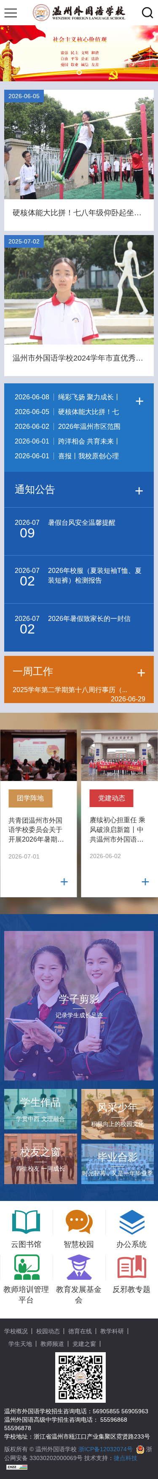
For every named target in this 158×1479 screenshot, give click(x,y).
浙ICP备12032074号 (105, 1449)
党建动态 (111, 798)
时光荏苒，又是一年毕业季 (117, 1164)
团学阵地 (30, 798)
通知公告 (79, 490)
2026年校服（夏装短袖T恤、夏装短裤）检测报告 (78, 577)
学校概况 (16, 1331)
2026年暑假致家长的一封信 (73, 626)
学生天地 (20, 1343)
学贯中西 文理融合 (40, 1109)
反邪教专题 (131, 1289)
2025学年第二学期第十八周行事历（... (79, 690)
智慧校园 (79, 1244)
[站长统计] (16, 1466)
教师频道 (52, 1343)
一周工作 (79, 671)
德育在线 (80, 1331)
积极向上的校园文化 (117, 1114)
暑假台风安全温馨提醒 (65, 529)
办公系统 (131, 1244)
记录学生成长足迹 (79, 1006)
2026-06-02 (68, 428)
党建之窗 (84, 1343)
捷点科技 (125, 1458)
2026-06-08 (68, 398)
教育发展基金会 (79, 1295)
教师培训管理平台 (26, 1295)
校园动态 (48, 1331)
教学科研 (112, 1331)
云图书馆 (26, 1244)
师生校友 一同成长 (40, 1158)
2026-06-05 (67, 413)
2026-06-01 (68, 443)
